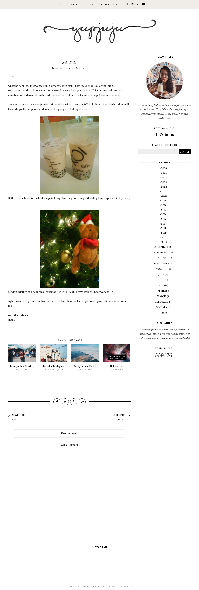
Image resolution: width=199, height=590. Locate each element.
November (161, 252)
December (161, 247)
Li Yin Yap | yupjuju (91, 587)
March (162, 296)
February (161, 302)
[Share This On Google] (82, 401)
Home (58, 4)
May (161, 285)
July (162, 274)
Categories (107, 4)
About (73, 4)
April (161, 291)
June (161, 280)
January (162, 307)
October (161, 258)
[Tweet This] (65, 401)
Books (88, 4)
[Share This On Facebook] (56, 401)
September (162, 263)
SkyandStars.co (130, 587)
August (161, 269)
